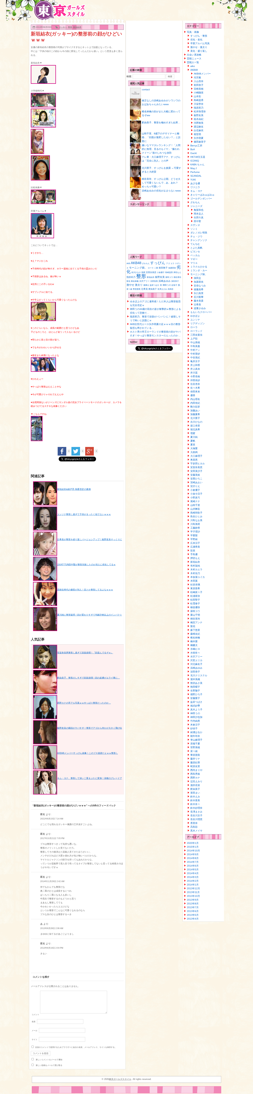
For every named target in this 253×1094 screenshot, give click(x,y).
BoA (192, 149)
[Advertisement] (152, 43)
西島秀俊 (195, 773)
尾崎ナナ (195, 501)
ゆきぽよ (195, 315)
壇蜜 (192, 433)
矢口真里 (198, 293)
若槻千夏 (195, 743)
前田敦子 (163, 267)
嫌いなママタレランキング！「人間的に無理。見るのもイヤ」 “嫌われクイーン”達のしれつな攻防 (161, 149)
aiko (192, 66)
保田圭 (197, 278)
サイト (34, 1039)
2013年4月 (193, 918)
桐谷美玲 (177, 277)
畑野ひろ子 (196, 694)
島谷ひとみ (196, 516)
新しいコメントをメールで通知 (49, 1060)
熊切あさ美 (196, 683)
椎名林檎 (135, 281)
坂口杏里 (195, 425)
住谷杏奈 (195, 384)
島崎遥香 (169, 272)
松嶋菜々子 (196, 592)
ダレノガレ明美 (198, 232)
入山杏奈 (198, 81)
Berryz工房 (196, 145)
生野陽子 (195, 690)
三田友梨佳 (196, 334)
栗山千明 (195, 614)
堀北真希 (195, 429)
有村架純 (195, 565)
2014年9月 (193, 854)
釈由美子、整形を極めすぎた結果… (161, 122)
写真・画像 (193, 32)
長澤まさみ (162, 289)
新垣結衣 (77, 27)
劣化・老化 (196, 39)
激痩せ (146, 285)
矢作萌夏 (198, 138)
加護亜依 (172, 268)
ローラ (151, 268)
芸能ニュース (194, 58)
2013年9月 (193, 899)
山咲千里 (195, 505)
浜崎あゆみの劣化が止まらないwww (161, 190)
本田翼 (194, 580)
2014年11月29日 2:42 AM (52, 881)
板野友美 (160, 277)
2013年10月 (193, 896)
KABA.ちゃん (197, 164)
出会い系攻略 (194, 54)
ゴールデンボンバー (201, 198)
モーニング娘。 (138, 267)
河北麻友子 (196, 664)
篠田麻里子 (200, 141)
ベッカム (195, 255)
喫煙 (143, 272)
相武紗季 (195, 705)
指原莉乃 (130, 277)
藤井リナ (195, 758)
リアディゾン (197, 323)
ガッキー (63, 27)
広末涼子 (195, 543)
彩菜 (192, 550)
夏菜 (192, 444)
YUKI (193, 179)
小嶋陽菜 (198, 92)
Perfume (195, 172)
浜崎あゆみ (165, 281)
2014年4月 (193, 873)
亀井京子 (195, 361)
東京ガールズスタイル (120, 1079)
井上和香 (195, 365)
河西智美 (154, 281)
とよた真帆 (196, 247)
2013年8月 (193, 903)
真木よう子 (196, 709)
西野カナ (195, 777)
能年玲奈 (195, 736)
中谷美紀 (195, 357)
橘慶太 (194, 645)
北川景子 (195, 418)
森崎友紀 (195, 633)
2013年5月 (193, 915)
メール (34, 1030)
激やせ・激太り (198, 47)
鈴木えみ (195, 796)
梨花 (128, 281)
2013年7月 (193, 907)
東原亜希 (195, 588)
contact (146, 89)
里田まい (195, 792)
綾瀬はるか (196, 732)
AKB (128, 263)
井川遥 (194, 372)
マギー (194, 259)
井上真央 (195, 368)
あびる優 (195, 183)
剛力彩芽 (195, 406)
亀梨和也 (198, 210)
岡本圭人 (198, 213)
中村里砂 (195, 353)
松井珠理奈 (200, 111)
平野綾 (194, 539)
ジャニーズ (196, 206)
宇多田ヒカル (197, 463)
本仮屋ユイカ (197, 577)
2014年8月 (193, 858)
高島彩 (170, 289)
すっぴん (157, 263)
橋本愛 (194, 641)
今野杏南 (195, 376)
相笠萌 (197, 134)
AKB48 (136, 263)
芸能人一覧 (193, 62)
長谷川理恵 (196, 819)
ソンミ (194, 228)
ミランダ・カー (198, 270)
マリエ (194, 263)
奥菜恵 (194, 459)
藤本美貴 (198, 300)
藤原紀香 (195, 762)
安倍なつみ (200, 285)
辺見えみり (196, 781)
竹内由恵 (195, 720)
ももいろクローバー (201, 312)
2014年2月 (193, 880)
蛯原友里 (195, 766)
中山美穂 (195, 342)
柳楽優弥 (195, 607)
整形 (70, 27)
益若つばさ (154, 285)
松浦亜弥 (195, 596)
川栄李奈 (198, 104)
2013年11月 (193, 892)
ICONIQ (194, 160)
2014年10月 (193, 850)
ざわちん (146, 263)
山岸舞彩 (195, 509)
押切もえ (177, 272)
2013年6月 (193, 911)
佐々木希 (195, 387)
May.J (193, 168)
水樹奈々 (195, 652)
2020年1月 (193, 843)
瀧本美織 (195, 679)
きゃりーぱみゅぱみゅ (202, 194)
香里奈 (194, 823)
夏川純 (194, 437)
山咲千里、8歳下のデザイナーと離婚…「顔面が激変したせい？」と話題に (161, 137)
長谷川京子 (196, 815)
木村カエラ (196, 569)
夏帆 (192, 440)
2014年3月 (193, 877)
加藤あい (195, 410)
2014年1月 (193, 884)
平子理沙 (195, 531)
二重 (156, 268)
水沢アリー (144, 281)
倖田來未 (195, 391)
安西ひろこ (196, 478)
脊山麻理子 (196, 739)
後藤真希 (198, 289)
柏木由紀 (198, 119)
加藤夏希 (195, 414)
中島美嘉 (195, 346)
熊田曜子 (195, 686)
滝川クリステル (198, 675)
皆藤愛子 (195, 698)
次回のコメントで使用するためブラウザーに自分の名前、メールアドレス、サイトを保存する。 (76, 1047)
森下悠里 (195, 630)
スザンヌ (195, 225)
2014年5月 (193, 869)
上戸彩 (194, 338)
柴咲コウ (169, 277)
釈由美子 (153, 289)
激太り (139, 284)
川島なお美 (196, 520)
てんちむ (195, 244)
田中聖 (197, 221)
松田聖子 (195, 599)
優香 (192, 395)
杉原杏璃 (195, 584)
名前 (33, 1022)
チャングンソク (198, 240)
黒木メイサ (196, 830)
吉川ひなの (136, 272)
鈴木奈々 (195, 804)
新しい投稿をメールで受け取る (49, 1065)
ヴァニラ (195, 187)
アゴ (168, 263)
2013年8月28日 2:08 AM (51, 928)
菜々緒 (129, 289)
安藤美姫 (195, 474)
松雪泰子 (195, 603)
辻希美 (144, 289)
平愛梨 (194, 535)
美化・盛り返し (198, 51)
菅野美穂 (195, 747)
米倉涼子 (195, 724)
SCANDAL (196, 175)
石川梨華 (198, 297)
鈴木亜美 (195, 800)
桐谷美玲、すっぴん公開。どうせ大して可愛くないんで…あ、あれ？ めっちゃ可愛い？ (161, 183)
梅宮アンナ (196, 622)
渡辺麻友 (198, 126)
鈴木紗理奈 (196, 808)
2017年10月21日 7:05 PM (52, 838)
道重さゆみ (200, 308)
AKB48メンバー (202, 73)
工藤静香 (195, 527)
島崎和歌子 (196, 512)
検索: (129, 76)
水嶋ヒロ (195, 649)
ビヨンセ (195, 251)
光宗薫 (197, 77)
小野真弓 (195, 497)
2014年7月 (193, 862)
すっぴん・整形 (198, 35)
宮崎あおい (196, 482)
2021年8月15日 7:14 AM (51, 819)
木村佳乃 (195, 573)
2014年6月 (193, 865)
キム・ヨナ (196, 191)
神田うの (167, 285)
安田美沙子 (196, 471)
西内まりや (196, 770)
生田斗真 (198, 217)
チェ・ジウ (196, 236)
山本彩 (197, 96)
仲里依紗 (195, 380)
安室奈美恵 (151, 272)
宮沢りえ (195, 486)
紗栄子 (174, 285)
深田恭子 (175, 281)
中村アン (195, 350)
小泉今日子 (196, 493)
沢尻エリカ (196, 660)
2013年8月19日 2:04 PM (51, 948)
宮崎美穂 (198, 88)
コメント (35, 1014)
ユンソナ (195, 319)
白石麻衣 (198, 130)
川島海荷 (195, 524)
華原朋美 (136, 289)
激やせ (130, 284)
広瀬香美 (195, 546)
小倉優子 (161, 272)
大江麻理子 (196, 456)
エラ (172, 263)
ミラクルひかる (198, 266)
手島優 (194, 554)
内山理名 (195, 399)
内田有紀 (195, 403)
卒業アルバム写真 (200, 43)
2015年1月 (193, 846)
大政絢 (194, 452)
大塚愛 (194, 448)
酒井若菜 (195, 785)
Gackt (193, 153)
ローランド (196, 331)
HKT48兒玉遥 (197, 157)
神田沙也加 (196, 717)
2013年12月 (193, 888)
